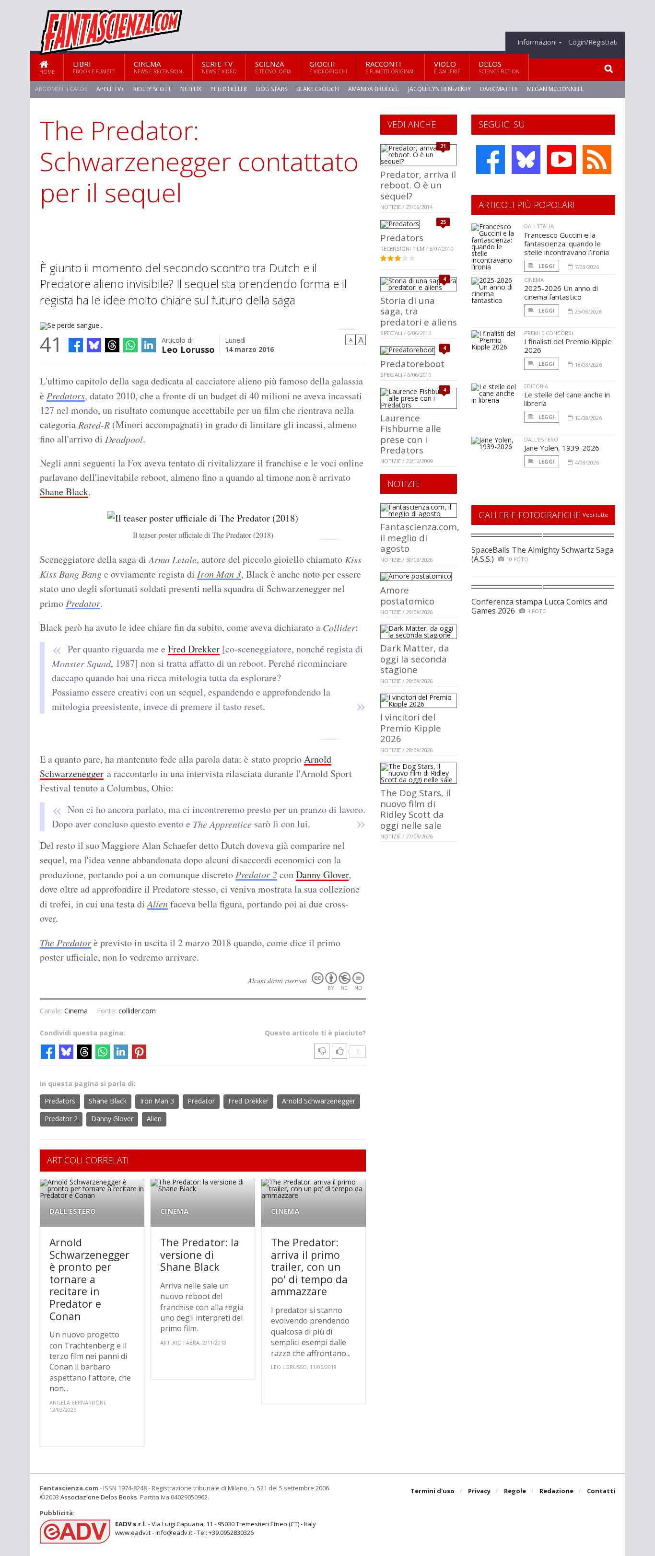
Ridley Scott (152, 89)
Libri (94, 67)
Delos (499, 67)
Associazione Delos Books (98, 1497)
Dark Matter (499, 89)
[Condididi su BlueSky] (94, 345)
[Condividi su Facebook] (76, 345)
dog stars (271, 89)
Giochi (328, 67)
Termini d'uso (432, 1490)
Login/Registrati (593, 42)
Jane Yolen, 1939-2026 (561, 448)
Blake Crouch (317, 89)
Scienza (273, 67)
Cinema (159, 67)
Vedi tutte (595, 514)
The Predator (65, 942)
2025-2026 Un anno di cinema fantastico (561, 292)
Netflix (190, 89)
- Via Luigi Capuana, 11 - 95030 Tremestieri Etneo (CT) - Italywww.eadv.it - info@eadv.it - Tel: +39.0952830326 (215, 1528)
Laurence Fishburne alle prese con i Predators (410, 434)
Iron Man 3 (219, 574)
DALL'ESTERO (72, 1211)
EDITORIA (536, 386)
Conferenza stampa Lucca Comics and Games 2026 (539, 606)
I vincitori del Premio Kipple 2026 (410, 727)
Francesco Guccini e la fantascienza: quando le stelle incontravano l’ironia (566, 243)
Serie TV (219, 67)
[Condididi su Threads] (112, 345)
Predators (66, 395)
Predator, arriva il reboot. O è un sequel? (418, 185)
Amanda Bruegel (373, 89)
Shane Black (64, 491)
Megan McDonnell (555, 89)
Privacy (479, 1490)
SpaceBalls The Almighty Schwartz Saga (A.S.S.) (542, 554)
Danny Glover (322, 874)
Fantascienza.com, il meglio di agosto (419, 537)
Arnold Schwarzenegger (318, 1100)
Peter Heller (229, 89)
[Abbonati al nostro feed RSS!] (597, 159)
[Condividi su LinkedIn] (148, 345)
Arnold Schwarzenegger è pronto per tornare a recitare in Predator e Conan (89, 1279)
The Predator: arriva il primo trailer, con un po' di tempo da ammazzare (309, 1266)
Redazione (556, 1490)
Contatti (601, 1490)
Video (447, 67)
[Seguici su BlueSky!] (526, 159)
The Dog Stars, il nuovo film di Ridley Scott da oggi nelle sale (415, 809)
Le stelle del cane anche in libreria (567, 399)
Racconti (390, 67)
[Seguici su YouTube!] (561, 159)
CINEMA (174, 1211)
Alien (157, 903)
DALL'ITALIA (539, 226)
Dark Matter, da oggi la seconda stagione (414, 658)
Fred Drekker (194, 648)
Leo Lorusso (188, 349)
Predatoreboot (412, 364)
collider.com (137, 1010)
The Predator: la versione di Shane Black (199, 1254)
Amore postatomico (407, 595)
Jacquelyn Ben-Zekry (439, 89)
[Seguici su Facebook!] (490, 159)
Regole (515, 1490)
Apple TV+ (110, 89)
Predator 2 (256, 874)
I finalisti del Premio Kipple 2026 (568, 346)
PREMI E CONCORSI (548, 333)
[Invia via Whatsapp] (130, 345)
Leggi (546, 265)
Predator (83, 603)
